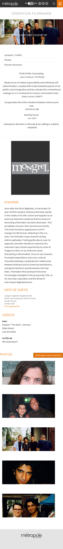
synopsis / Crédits (13, 55)
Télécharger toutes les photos (48, 355)
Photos (7, 59)
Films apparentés (11, 306)
